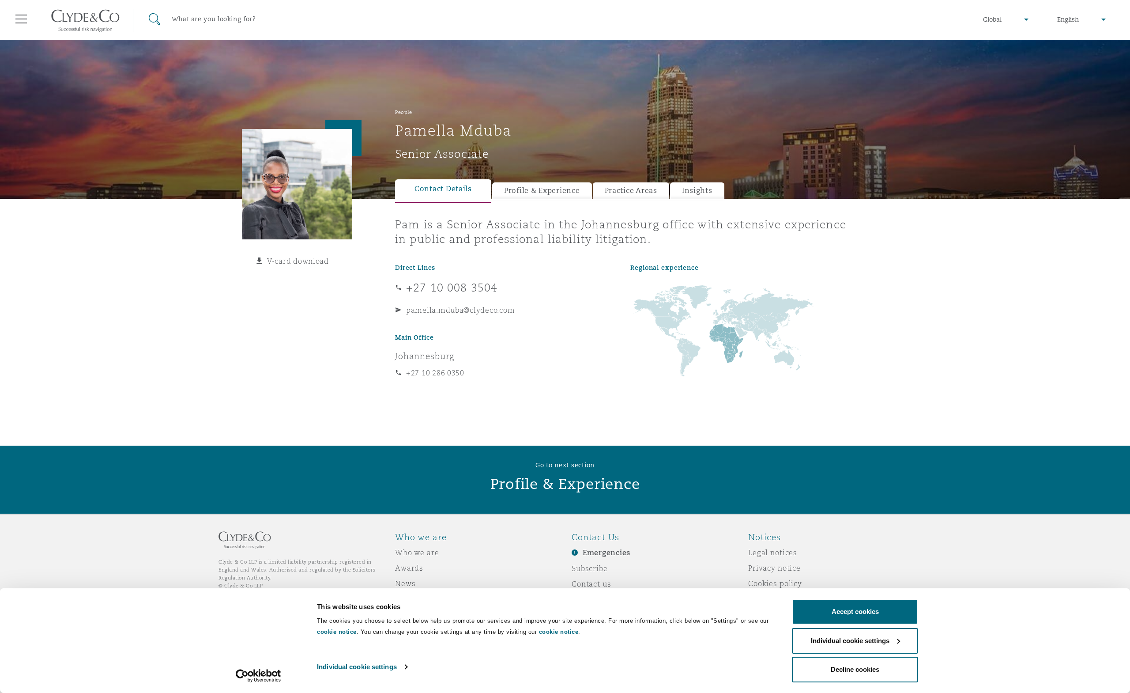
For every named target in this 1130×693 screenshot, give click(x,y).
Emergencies (606, 552)
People (403, 112)
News (405, 583)
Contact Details (443, 188)
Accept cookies (855, 611)
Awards (409, 568)
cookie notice (337, 632)
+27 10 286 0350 (435, 372)
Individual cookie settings (357, 666)
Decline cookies (855, 669)
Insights (697, 190)
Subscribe (590, 568)
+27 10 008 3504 (451, 287)
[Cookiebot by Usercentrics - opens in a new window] (258, 675)
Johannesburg (424, 356)
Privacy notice (774, 568)
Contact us (591, 583)
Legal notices (772, 552)
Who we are (417, 552)
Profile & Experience (542, 190)
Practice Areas (631, 190)
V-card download (298, 261)
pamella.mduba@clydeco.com (460, 310)
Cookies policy (775, 583)
